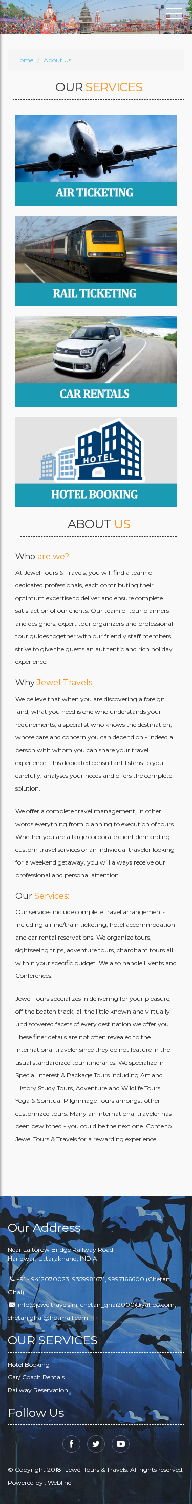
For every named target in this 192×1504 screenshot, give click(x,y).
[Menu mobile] (174, 15)
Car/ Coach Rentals (36, 1377)
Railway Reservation (38, 1390)
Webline (59, 1482)
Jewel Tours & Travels (54, 15)
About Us (57, 60)
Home (24, 60)
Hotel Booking (29, 1364)
